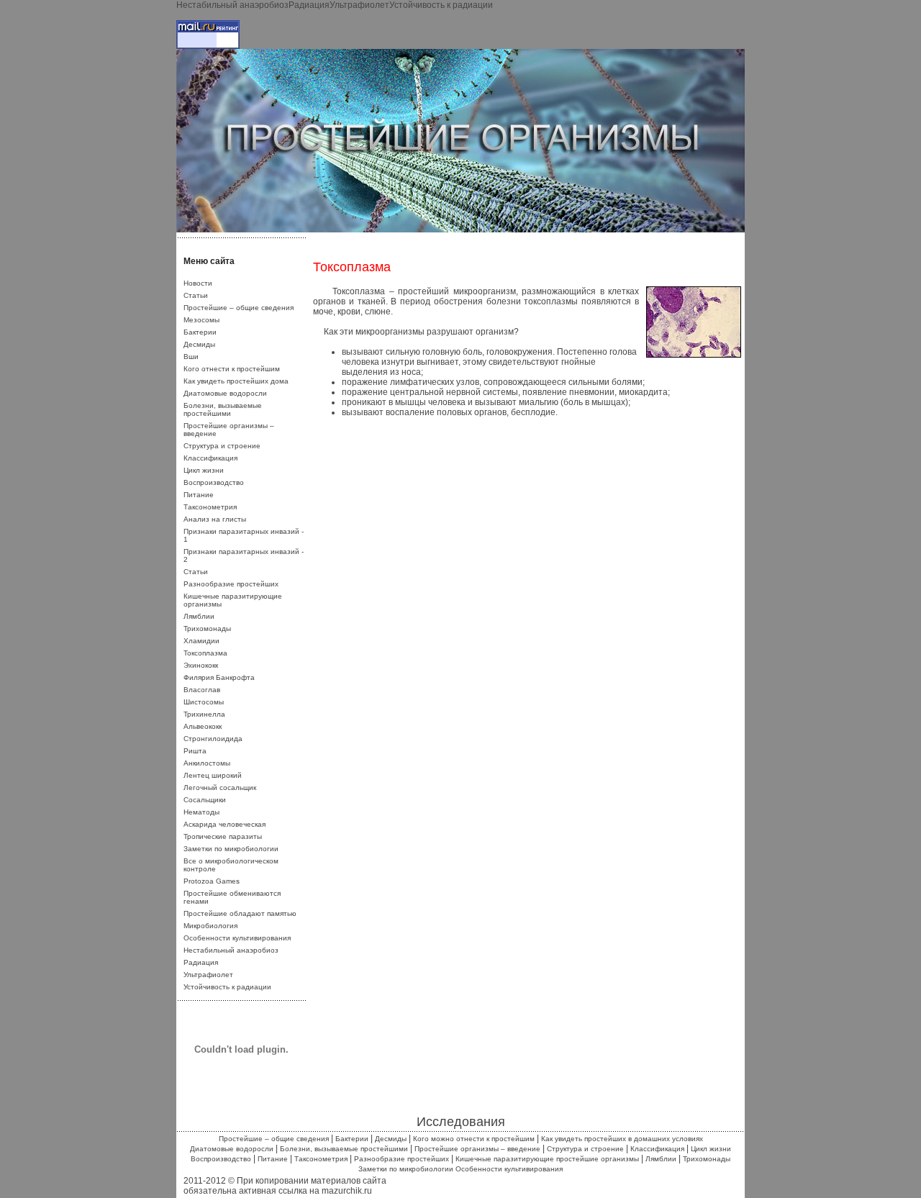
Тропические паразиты (222, 836)
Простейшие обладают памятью (239, 913)
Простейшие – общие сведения (238, 308)
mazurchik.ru (347, 1191)
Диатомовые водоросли (225, 393)
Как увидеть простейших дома (236, 381)
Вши (191, 356)
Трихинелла (204, 714)
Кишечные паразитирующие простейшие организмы (547, 1159)
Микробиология (210, 926)
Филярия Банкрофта (219, 677)
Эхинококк (200, 665)
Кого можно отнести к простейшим (474, 1139)
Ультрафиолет (359, 5)
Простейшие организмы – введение (477, 1149)
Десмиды (199, 344)
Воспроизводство (213, 482)
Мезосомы (201, 320)
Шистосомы (203, 702)
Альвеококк (202, 726)
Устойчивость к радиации (441, 5)
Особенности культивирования (237, 938)
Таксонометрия (210, 507)
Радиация (309, 5)
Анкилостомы (206, 763)
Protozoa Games (211, 881)
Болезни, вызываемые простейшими (222, 409)
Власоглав (201, 690)
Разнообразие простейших (230, 584)
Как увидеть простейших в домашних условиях (622, 1139)
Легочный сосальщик (219, 787)
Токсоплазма (205, 653)
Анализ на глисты (214, 519)
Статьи (195, 295)
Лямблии (198, 616)
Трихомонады (207, 628)
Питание (198, 495)
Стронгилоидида (212, 739)
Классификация (210, 458)
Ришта (195, 751)
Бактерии (200, 332)
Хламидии (201, 641)
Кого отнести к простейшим (231, 369)
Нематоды (201, 812)
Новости (197, 283)
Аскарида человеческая (224, 824)
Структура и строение (221, 446)
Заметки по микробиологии (230, 849)
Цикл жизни (203, 470)
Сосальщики (204, 800)
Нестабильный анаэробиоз (232, 5)
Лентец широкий (212, 775)
